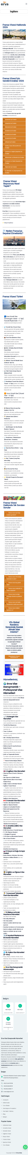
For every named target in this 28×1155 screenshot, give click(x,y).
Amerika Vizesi (7, 1128)
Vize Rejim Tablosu (8, 1111)
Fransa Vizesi (6, 1139)
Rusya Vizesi (6, 1136)
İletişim (5, 1117)
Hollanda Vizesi (7, 1125)
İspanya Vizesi (7, 1142)
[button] (25, 1147)
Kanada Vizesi (7, 1131)
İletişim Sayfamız (8, 222)
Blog (4, 1114)
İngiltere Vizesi (7, 1134)
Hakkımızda (6, 1103)
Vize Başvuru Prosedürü (9, 1108)
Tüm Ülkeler (6, 1105)
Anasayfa (5, 1100)
